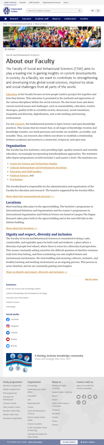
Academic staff (41, 18)
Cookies (55, 417)
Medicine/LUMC (34, 403)
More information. (35, 442)
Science (30, 407)
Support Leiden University (62, 392)
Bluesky (15, 346)
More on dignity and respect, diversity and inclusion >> (36, 272)
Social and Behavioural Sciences (21, 24)
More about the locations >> (21, 228)
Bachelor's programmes (12, 385)
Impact (54, 399)
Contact (55, 425)
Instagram (15, 326)
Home (5, 24)
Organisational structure (51, 2)
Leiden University (10, 2)
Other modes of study (11, 407)
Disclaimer (56, 413)
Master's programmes (11, 389)
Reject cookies (89, 442)
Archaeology (32, 385)
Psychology (16, 179)
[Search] (80, 11)
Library (65, 2)
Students (22, 2)
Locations (55, 410)
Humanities (32, 396)
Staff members (34, 2)
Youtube (15, 340)
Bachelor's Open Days (11, 411)
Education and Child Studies (25, 171)
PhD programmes (10, 393)
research (19, 123)
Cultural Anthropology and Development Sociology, (38, 167)
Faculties (84, 18)
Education (26, 18)
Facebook (15, 320)
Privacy (55, 421)
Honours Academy (35, 424)
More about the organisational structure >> (30, 196)
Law (29, 399)
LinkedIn (15, 333)
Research (14, 18)
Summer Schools (9, 403)
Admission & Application (12, 418)
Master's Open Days (11, 414)
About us (56, 18)
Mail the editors (91, 279)
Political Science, (19, 175)
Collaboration (70, 18)
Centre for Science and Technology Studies (33, 163)
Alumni (54, 396)
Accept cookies (69, 442)
